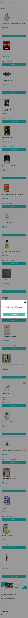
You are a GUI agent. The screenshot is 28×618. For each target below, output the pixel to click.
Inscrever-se (14, 314)
